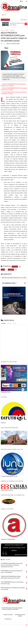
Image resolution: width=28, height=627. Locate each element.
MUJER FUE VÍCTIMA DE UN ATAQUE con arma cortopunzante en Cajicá (13, 295)
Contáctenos (8, 619)
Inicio (2, 30)
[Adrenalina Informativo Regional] (14, 11)
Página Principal (8, 614)
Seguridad (12, 30)
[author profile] (4, 43)
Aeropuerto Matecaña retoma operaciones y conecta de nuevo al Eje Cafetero (17, 23)
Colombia (6, 30)
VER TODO (23, 20)
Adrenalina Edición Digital (20, 615)
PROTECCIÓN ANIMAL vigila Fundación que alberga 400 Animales (12, 309)
